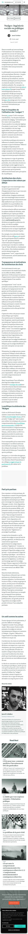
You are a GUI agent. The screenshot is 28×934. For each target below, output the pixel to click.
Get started (18, 2)
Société (17, 18)
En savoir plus (5, 922)
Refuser (8, 926)
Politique (10, 18)
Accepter (20, 926)
